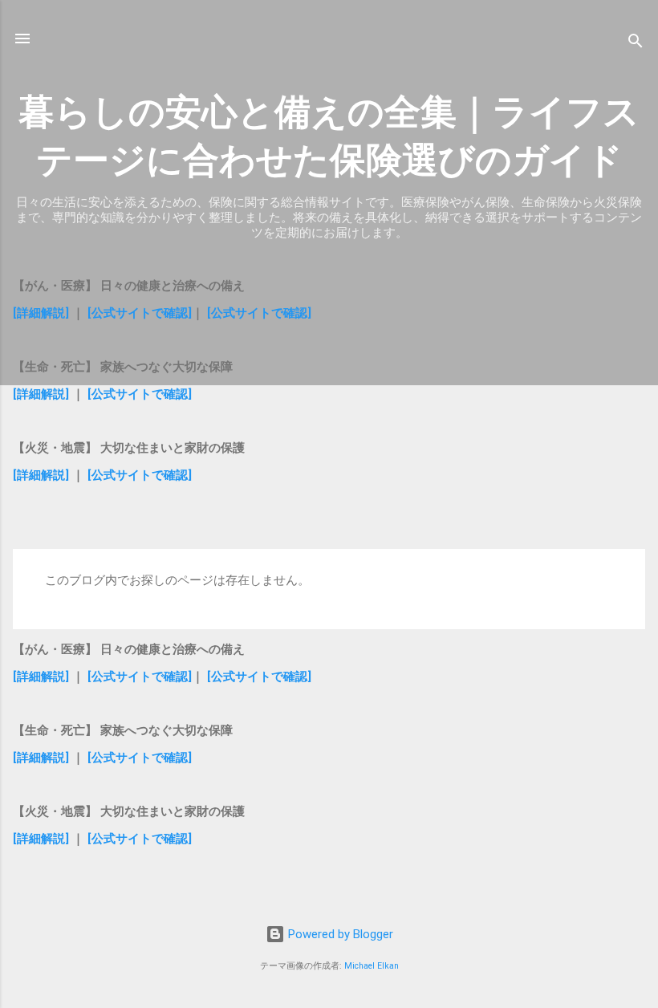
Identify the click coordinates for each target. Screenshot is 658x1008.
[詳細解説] (41, 313)
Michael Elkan (371, 966)
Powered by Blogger (339, 934)
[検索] (635, 43)
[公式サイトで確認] (139, 313)
